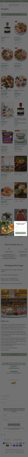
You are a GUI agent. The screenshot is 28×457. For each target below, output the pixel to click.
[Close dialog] (26, 222)
